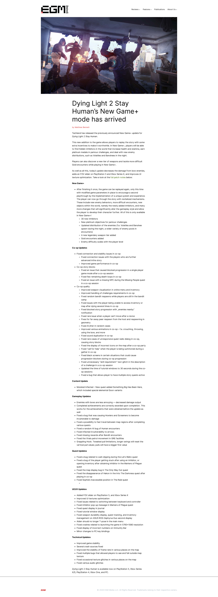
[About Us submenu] (176, 9)
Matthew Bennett (82, 127)
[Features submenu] (151, 9)
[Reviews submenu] (139, 9)
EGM (43, 590)
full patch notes (118, 177)
